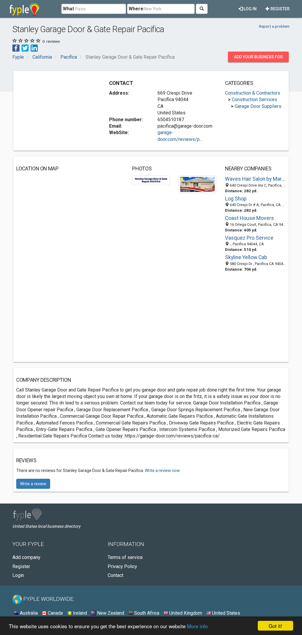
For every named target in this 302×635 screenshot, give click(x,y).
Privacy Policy (122, 566)
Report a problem (274, 26)
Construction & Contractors (252, 93)
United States (225, 613)
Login (18, 575)
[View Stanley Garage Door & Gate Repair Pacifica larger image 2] (197, 184)
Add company (26, 557)
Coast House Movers (249, 218)
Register (280, 8)
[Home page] (24, 8)
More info (197, 626)
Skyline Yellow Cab (246, 257)
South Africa (146, 613)
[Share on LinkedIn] (34, 48)
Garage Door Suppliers (258, 106)
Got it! (275, 625)
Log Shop (236, 199)
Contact (115, 575)
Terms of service (125, 557)
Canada (55, 613)
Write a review (33, 483)
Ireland (79, 613)
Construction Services (254, 99)
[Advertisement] (60, 111)
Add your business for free (258, 58)
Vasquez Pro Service (249, 238)
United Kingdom (185, 613)
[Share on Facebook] (15, 48)
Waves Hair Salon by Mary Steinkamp (255, 179)
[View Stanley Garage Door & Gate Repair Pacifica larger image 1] (151, 180)
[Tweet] (25, 48)
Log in (250, 8)
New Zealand (110, 613)
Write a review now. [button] (162, 470)
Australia (28, 613)
